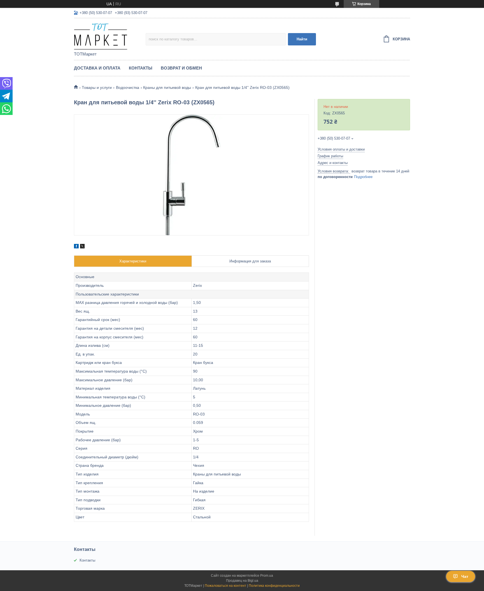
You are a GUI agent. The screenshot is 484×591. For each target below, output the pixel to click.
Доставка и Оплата (97, 68)
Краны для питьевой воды (167, 87)
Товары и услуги (97, 87)
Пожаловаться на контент (225, 586)
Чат (464, 576)
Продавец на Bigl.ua (242, 581)
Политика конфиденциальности (274, 586)
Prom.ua (266, 576)
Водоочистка (127, 87)
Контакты (140, 68)
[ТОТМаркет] (110, 35)
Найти (302, 39)
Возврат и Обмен (181, 68)
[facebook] (76, 247)
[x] (82, 247)
